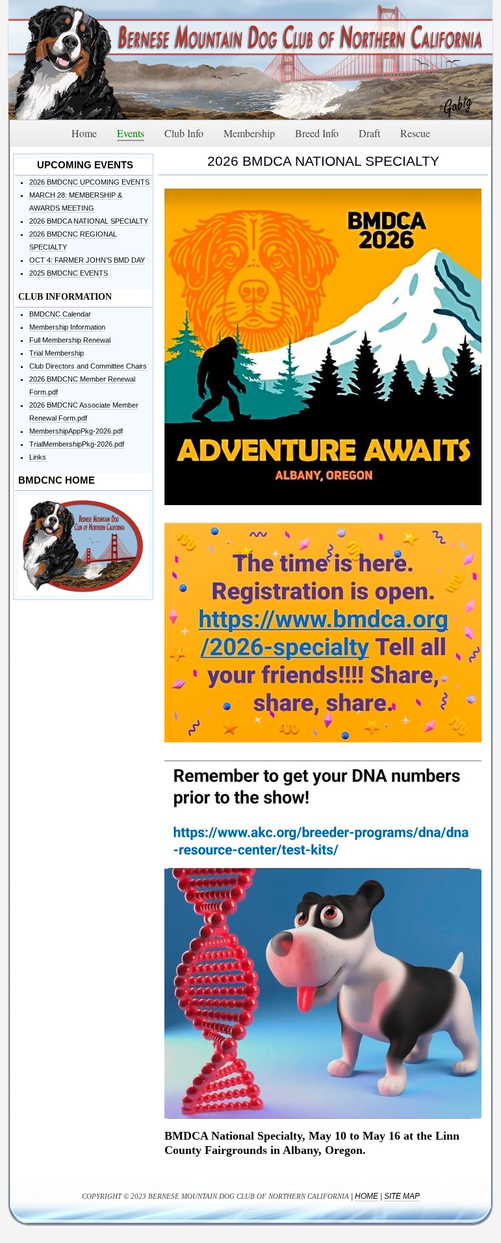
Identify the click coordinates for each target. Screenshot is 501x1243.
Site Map (402, 1196)
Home (366, 1196)
